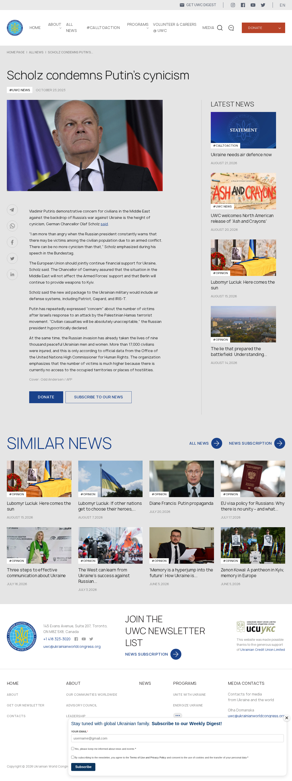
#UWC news (19, 90)
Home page (16, 52)
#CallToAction (103, 27)
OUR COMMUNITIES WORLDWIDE (91, 695)
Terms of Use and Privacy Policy (148, 757)
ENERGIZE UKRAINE (188, 705)
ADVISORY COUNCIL (81, 705)
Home (35, 27)
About (12, 695)
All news (36, 52)
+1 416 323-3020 (56, 639)
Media (208, 27)
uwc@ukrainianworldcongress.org (72, 646)
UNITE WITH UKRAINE (189, 695)
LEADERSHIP (76, 716)
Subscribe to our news (98, 397)
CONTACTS (16, 716)
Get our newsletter (25, 705)
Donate (255, 28)
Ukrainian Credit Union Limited (262, 650)
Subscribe (83, 767)
